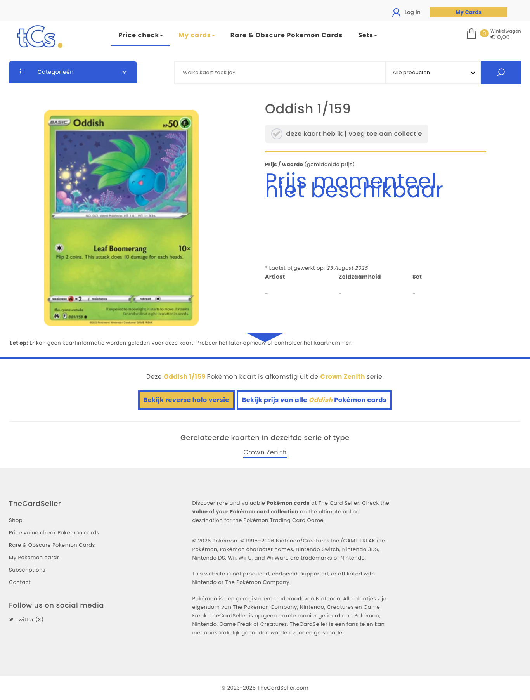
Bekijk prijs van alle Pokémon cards (314, 399)
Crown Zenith (264, 452)
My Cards (469, 12)
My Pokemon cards (34, 557)
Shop (16, 520)
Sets (365, 35)
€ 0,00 (500, 37)
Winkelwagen (505, 31)
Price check (138, 35)
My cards (194, 35)
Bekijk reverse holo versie (186, 399)
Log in (412, 12)
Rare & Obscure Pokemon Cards (286, 35)
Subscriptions (27, 570)
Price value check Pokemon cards (54, 532)
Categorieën (55, 72)
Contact (20, 582)
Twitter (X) (29, 619)
